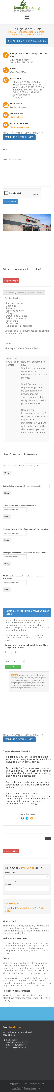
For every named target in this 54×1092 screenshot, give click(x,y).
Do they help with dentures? (14, 486)
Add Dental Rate (12, 667)
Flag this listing (10, 281)
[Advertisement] (21, 248)
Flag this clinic (10, 851)
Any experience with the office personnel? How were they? (26, 529)
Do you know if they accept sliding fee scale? (20, 505)
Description (10, 293)
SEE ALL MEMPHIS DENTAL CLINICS (27, 40)
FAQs (40, 1088)
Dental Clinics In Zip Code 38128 (24, 909)
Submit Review (10, 202)
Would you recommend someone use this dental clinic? (25, 552)
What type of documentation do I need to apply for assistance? (23, 577)
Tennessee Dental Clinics (30, 31)
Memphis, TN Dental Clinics (27, 34)
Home (11, 31)
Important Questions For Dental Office (30, 293)
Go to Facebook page (19, 127)
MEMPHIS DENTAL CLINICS (19, 137)
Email (12, 159)
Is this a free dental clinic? (13, 466)
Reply (6, 473)
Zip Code (8, 884)
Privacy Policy (16, 1088)
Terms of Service (30, 1088)
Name (6, 149)
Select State (10, 872)
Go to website (16, 117)
